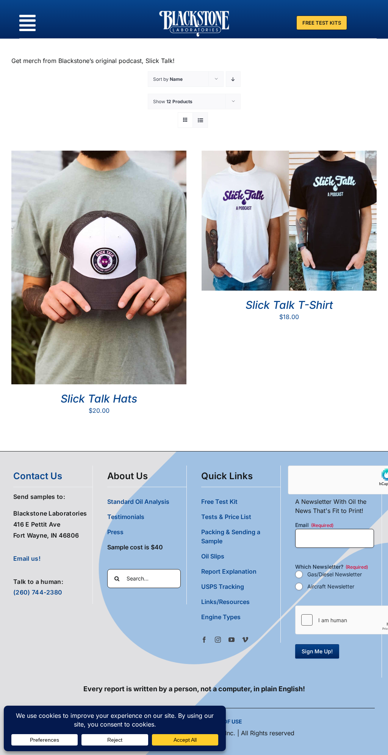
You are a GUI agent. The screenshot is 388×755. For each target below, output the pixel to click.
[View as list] (200, 120)
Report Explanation (229, 571)
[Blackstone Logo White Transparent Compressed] (194, 10)
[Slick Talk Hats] (98, 155)
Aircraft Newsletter (330, 586)
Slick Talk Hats (99, 398)
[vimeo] (245, 640)
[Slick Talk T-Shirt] (289, 155)
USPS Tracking (222, 586)
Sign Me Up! (317, 651)
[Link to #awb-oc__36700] (27, 23)
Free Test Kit (219, 501)
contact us (37, 475)
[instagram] (218, 640)
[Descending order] (233, 79)
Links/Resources (225, 602)
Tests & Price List (226, 517)
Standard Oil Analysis (138, 501)
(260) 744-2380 (37, 592)
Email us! (27, 558)
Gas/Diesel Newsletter (334, 574)
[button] (240, 617)
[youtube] (231, 640)
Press (115, 532)
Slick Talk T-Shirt (289, 304)
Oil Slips (212, 556)
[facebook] (204, 640)
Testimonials (125, 517)
